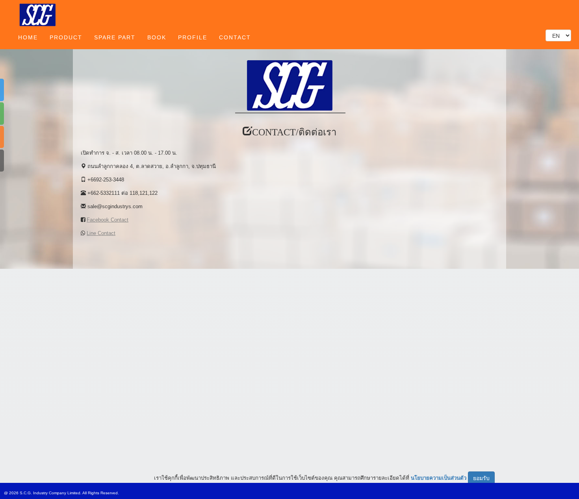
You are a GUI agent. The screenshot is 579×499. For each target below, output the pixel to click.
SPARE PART (114, 37)
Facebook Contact (107, 220)
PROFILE (192, 37)
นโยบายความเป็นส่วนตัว (438, 478)
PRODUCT (66, 37)
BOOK (156, 37)
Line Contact (101, 233)
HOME (28, 37)
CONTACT (235, 37)
